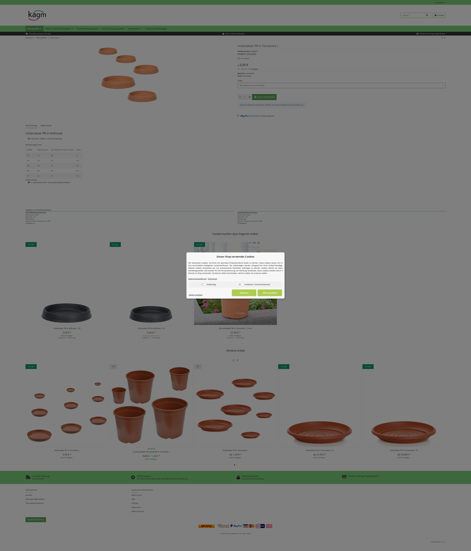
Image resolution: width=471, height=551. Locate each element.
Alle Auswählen (270, 292)
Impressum (212, 279)
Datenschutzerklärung (197, 279)
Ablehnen (244, 292)
